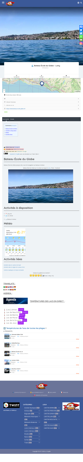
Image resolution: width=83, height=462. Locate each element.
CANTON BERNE (49, 408)
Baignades (27, 414)
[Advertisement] (38, 141)
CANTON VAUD (48, 428)
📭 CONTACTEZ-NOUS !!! (19, 392)
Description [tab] (6, 119)
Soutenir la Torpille (15, 154)
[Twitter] (81, 33)
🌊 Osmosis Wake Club (16, 334)
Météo (7, 132)
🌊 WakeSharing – (15, 343)
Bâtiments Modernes (30, 422)
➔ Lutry (12, 338)
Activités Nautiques (30, 408)
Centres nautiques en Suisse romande (14, 270)
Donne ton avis (66, 77)
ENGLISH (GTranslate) (41, 395)
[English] (11, 287)
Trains (26, 443)
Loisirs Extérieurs (29, 428)
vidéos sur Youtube (19, 149)
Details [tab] (12, 119)
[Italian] (4, 290)
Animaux (27, 411)
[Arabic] (4, 287)
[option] (41, 36)
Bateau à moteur (11, 219)
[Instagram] (81, 43)
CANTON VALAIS (49, 425)
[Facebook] (81, 26)
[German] (15, 287)
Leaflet (77, 91)
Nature (26, 437)
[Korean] (9, 290)
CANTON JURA (48, 416)
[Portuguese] (11, 290)
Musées (26, 434)
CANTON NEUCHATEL (51, 419)
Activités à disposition (10, 130)
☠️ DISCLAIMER (52, 392)
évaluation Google (22, 151)
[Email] (81, 39)
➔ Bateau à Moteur (23, 345)
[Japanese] (6, 290)
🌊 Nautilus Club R (15, 369)
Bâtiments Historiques (31, 416)
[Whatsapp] (81, 36)
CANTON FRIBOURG (50, 411)
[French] (13, 287)
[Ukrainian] (15, 290)
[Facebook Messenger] (81, 30)
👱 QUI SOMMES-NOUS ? (37, 392)
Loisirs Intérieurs (29, 431)
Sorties (26, 440)
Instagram (17, 147)
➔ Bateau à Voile (23, 362)
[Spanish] (13, 290)
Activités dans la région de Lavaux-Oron (14, 267)
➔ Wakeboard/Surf (23, 336)
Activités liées (8, 134)
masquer (14, 125)
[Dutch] (9, 287)
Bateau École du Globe (11, 128)
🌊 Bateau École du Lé (16, 351)
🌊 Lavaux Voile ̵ (14, 360)
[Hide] (82, 46)
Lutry (49, 168)
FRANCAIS (65, 392)
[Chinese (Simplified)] (6, 287)
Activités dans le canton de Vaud (12, 265)
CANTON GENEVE (49, 414)
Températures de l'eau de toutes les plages (25, 328)
